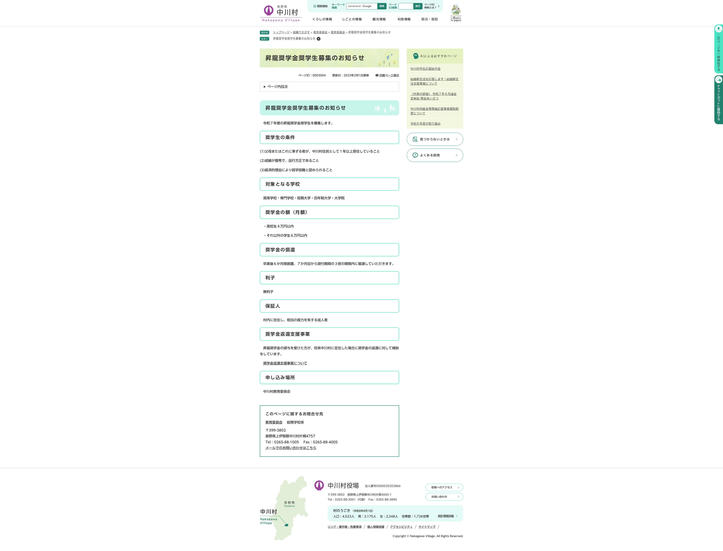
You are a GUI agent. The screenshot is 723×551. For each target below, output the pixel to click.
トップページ (281, 32)
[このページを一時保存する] (718, 48)
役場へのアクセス (441, 487)
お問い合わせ (439, 496)
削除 (318, 39)
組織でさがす (301, 32)
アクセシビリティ (401, 526)
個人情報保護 (375, 526)
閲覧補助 (322, 6)
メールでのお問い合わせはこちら (290, 448)
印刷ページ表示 (389, 75)
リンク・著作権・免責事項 (345, 526)
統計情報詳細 (446, 516)
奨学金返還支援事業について (285, 363)
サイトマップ (427, 526)
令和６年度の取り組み (425, 123)
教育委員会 (320, 32)
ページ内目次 (277, 86)
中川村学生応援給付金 (425, 68)
